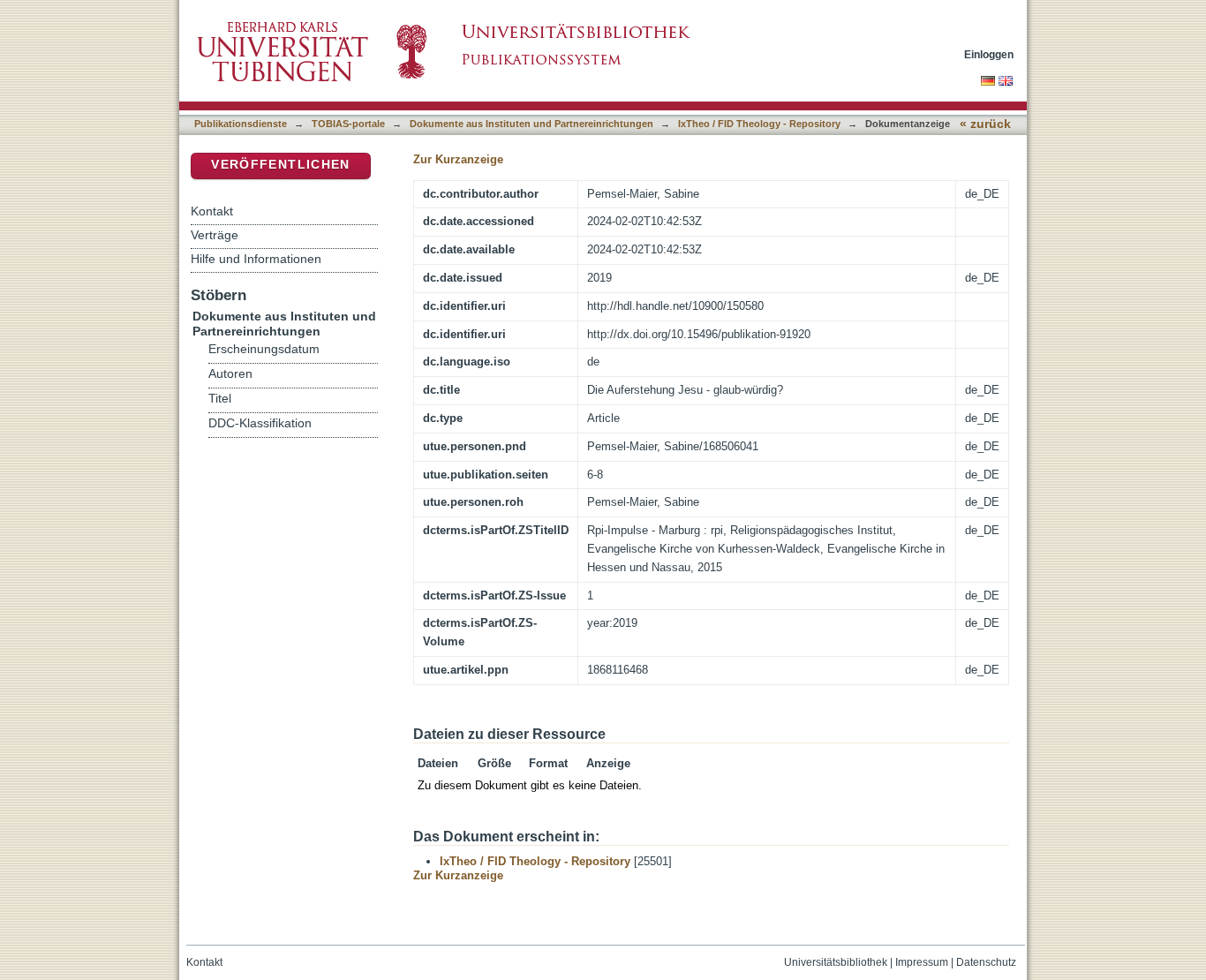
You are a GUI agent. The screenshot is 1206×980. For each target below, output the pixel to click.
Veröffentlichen (280, 164)
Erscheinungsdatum (264, 349)
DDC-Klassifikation (260, 423)
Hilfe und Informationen (256, 259)
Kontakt (212, 211)
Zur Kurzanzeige (458, 159)
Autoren (230, 374)
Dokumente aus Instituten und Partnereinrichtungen (531, 123)
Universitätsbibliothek (835, 962)
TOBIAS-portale (348, 123)
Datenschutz (986, 962)
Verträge (214, 235)
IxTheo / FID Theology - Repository (759, 123)
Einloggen (989, 54)
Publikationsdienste (240, 123)
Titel (219, 398)
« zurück (985, 124)
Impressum (921, 962)
